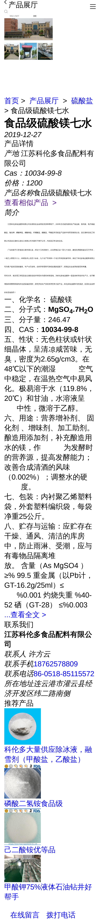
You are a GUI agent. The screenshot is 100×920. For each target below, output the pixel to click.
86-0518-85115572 (64, 674)
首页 (11, 101)
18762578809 (56, 664)
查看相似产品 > (30, 203)
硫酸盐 (82, 101)
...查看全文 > (25, 615)
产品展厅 (44, 101)
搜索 (34, 16)
